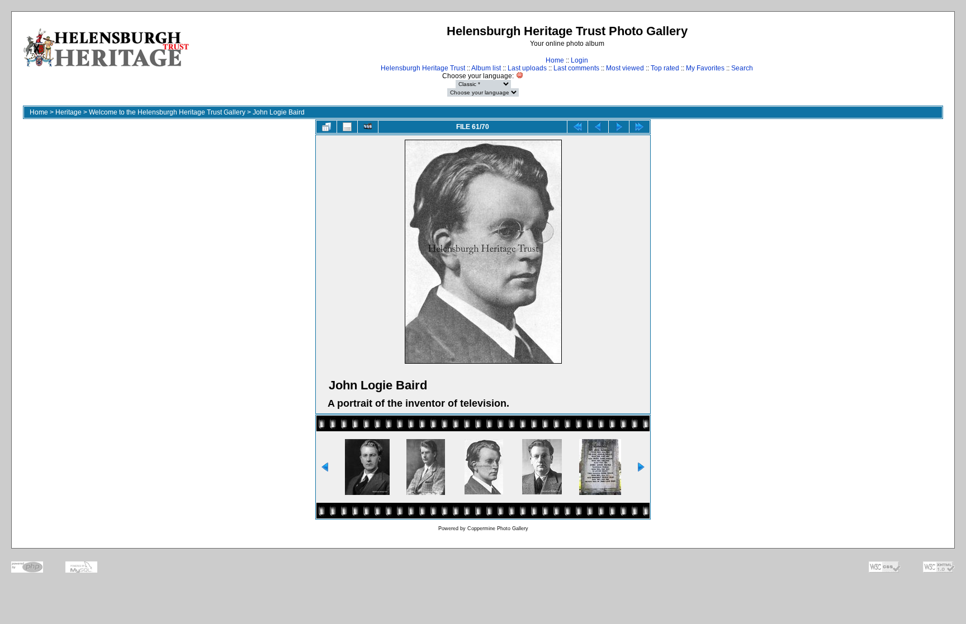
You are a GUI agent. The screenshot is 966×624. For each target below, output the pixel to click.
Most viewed (625, 68)
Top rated (665, 68)
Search (742, 68)
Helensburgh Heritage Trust (423, 68)
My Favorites (705, 68)
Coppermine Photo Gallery (497, 528)
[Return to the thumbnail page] (326, 127)
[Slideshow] (368, 127)
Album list (486, 68)
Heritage (68, 112)
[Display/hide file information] (347, 127)
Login (579, 60)
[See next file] (619, 127)
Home (555, 60)
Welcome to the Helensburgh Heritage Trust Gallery (167, 112)
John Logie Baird (279, 112)
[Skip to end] (639, 127)
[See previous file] (598, 127)
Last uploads (527, 68)
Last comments (576, 68)
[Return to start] (577, 127)
